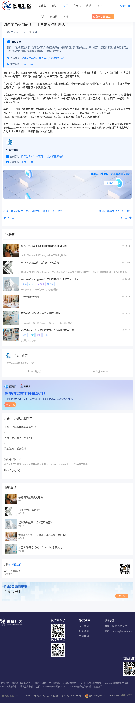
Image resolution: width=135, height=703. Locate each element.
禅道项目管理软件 (21, 682)
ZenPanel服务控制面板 (79, 686)
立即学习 (84, 636)
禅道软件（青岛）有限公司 (46, 695)
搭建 (24, 284)
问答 (100, 5)
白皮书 (77, 5)
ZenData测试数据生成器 (116, 682)
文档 (24, 334)
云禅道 (36, 682)
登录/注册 (125, 5)
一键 (31, 334)
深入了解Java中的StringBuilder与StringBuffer (44, 245)
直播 (88, 5)
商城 (65, 16)
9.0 (126, 694)
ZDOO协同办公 (71, 682)
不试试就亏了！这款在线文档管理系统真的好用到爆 (47, 330)
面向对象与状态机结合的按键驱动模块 (40, 313)
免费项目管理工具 (103, 16)
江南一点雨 (21, 356)
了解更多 (111, 182)
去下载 (122, 595)
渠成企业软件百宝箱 (30, 686)
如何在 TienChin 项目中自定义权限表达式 (43, 58)
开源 (45, 334)
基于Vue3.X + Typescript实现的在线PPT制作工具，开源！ (51, 279)
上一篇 (10, 217)
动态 (42, 16)
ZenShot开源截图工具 (54, 686)
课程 (53, 5)
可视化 (41, 284)
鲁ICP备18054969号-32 (73, 695)
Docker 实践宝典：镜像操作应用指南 (40, 262)
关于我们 (84, 626)
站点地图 (9, 695)
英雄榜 (53, 16)
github (32, 284)
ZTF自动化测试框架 (91, 682)
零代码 (50, 284)
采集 (38, 334)
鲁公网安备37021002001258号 (104, 695)
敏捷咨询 (97, 686)
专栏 (65, 5)
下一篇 (124, 217)
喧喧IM (57, 682)
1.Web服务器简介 (30, 296)
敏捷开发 (46, 682)
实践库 (42, 5)
